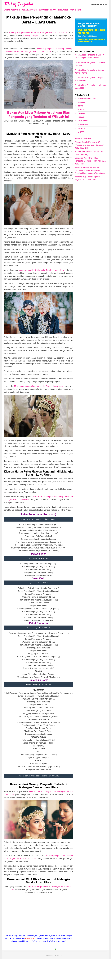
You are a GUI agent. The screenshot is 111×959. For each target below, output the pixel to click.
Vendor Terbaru (83, 138)
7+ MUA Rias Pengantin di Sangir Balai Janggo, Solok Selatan (89, 56)
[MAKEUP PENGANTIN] (19, 4)
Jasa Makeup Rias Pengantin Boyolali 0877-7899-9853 (87, 178)
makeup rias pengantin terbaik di (38, 32)
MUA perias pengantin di (38, 386)
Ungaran (81, 132)
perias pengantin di (41, 270)
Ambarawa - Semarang (86, 98)
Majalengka (83, 121)
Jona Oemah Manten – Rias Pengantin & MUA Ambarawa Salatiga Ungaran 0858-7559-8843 (90, 170)
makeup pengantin (32, 35)
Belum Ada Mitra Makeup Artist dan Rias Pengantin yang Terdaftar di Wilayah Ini (38, 114)
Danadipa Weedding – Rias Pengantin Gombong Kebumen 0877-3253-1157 (91, 160)
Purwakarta (83, 124)
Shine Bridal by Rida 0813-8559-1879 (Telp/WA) (89, 153)
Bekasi (80, 106)
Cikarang (81, 113)
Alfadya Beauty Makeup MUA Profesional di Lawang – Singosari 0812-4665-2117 (89, 144)
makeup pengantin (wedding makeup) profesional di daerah (38, 50)
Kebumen (81, 117)
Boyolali (81, 110)
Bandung (81, 102)
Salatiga (81, 128)
